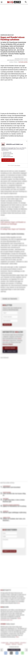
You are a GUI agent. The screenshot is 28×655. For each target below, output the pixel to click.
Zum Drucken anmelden (22, 62)
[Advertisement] (14, 19)
